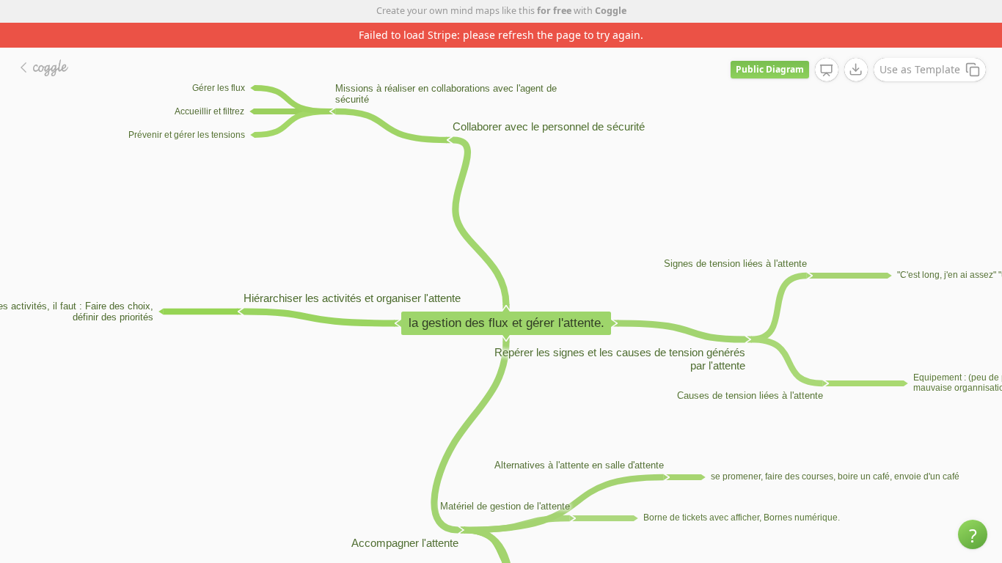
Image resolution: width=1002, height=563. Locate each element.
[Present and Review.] (826, 70)
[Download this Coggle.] (856, 69)
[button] (972, 534)
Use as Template (920, 69)
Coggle (610, 10)
